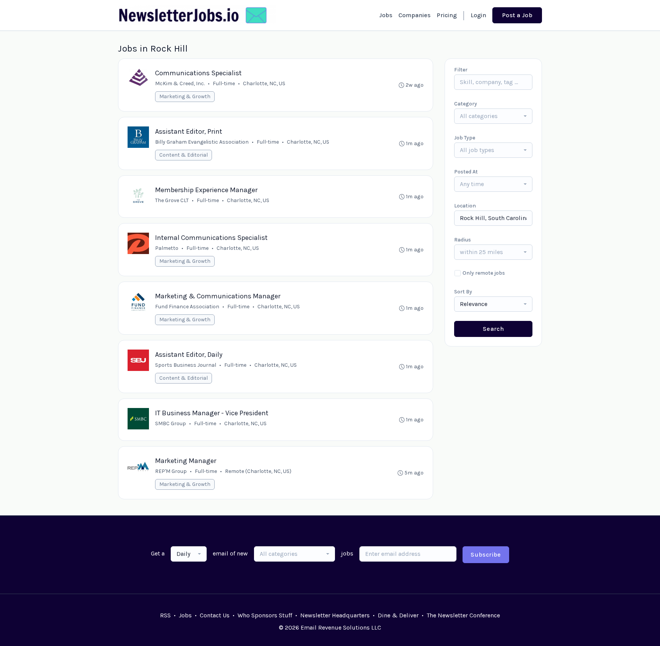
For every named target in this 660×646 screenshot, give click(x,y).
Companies (414, 15)
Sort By (463, 291)
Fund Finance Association (187, 306)
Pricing (447, 15)
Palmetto (166, 248)
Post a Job (517, 15)
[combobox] (493, 116)
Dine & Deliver (398, 615)
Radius (462, 239)
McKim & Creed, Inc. (180, 83)
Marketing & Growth (184, 96)
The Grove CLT (172, 200)
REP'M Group (171, 471)
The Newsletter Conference (463, 615)
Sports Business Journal (185, 365)
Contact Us (215, 615)
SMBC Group (170, 423)
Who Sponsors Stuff (265, 615)
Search (493, 328)
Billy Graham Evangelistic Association (202, 142)
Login (478, 15)
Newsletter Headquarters (335, 615)
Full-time (224, 83)
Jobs (385, 15)
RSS (165, 615)
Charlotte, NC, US (264, 83)
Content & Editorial (183, 155)
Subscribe (486, 554)
